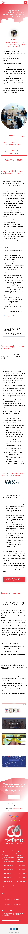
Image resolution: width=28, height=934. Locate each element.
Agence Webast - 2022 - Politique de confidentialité (14, 926)
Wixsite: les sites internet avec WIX (14, 246)
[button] (25, 2)
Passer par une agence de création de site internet (13, 334)
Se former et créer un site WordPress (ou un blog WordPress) (12, 329)
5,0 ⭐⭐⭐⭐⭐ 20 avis (14, 820)
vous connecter (16, 808)
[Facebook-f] (11, 929)
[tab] (14, 247)
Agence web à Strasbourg (10, 851)
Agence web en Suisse (9, 886)
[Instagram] (17, 929)
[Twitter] (14, 929)
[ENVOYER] (21, 919)
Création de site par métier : (11, 894)
